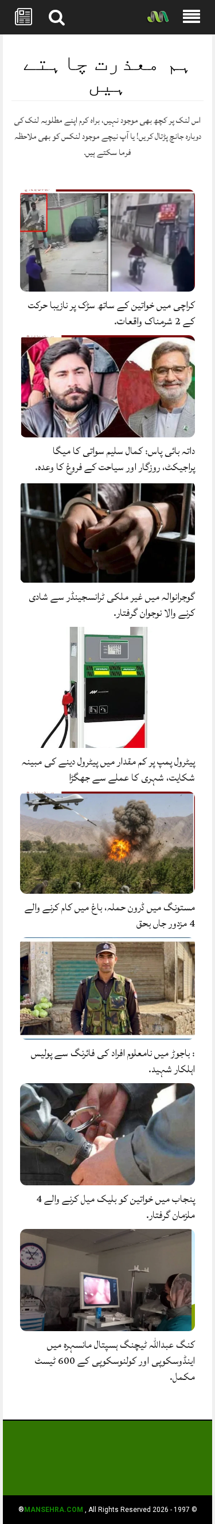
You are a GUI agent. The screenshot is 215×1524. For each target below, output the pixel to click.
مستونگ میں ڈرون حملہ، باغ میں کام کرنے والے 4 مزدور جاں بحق (110, 915)
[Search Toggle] (57, 17)
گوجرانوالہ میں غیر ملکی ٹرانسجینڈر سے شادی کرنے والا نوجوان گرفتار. (112, 605)
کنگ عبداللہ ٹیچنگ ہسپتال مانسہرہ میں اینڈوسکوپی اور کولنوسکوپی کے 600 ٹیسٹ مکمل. (115, 1361)
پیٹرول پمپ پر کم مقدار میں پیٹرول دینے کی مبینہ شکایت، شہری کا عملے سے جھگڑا (108, 769)
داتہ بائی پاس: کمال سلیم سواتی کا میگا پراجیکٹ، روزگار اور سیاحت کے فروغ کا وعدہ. (115, 459)
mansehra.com (53, 1510)
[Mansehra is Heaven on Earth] (157, 17)
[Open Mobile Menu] (191, 17)
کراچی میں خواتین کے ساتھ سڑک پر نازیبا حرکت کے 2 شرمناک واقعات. (111, 313)
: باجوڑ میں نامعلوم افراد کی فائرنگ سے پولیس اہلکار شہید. (113, 1061)
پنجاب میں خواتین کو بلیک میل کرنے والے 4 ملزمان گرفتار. (115, 1207)
